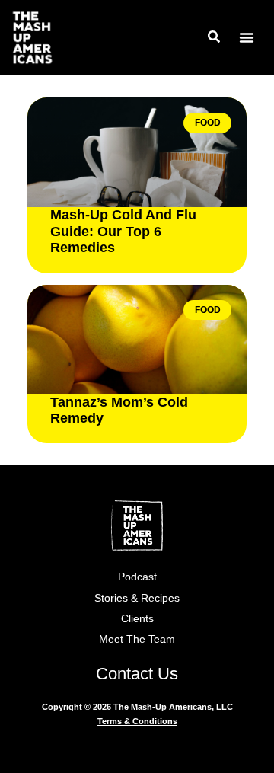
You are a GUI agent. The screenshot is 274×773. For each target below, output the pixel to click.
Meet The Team (137, 639)
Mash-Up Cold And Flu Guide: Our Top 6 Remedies (123, 231)
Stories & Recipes (137, 598)
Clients (137, 618)
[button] (246, 37)
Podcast (137, 576)
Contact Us (137, 673)
